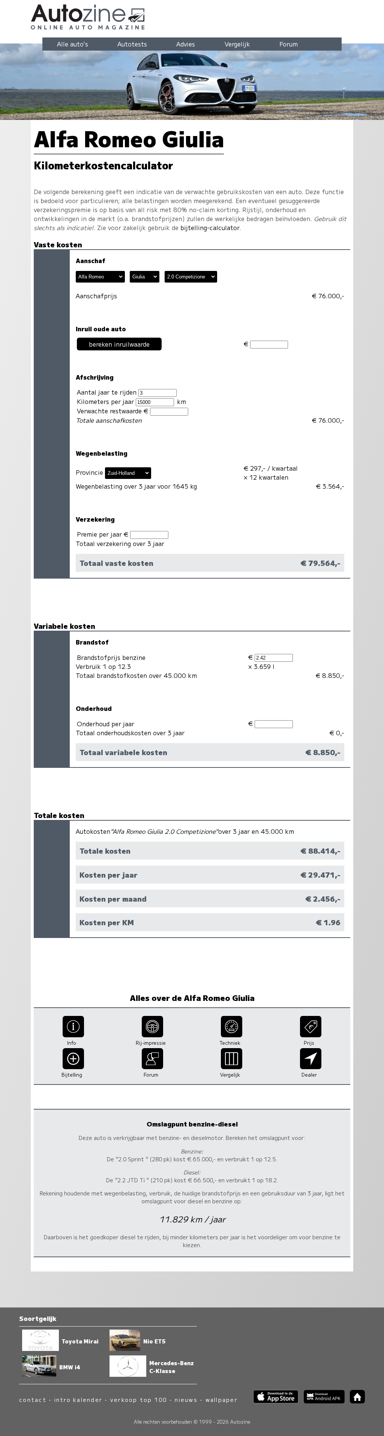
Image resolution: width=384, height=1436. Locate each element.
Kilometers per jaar (106, 401)
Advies (185, 43)
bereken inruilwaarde (119, 344)
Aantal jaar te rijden (107, 391)
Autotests (132, 43)
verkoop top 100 (138, 1399)
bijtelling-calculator (209, 227)
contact (32, 1399)
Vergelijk (237, 43)
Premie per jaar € (103, 534)
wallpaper (222, 1399)
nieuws (186, 1399)
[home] (355, 1401)
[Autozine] (192, 15)
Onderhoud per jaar (105, 723)
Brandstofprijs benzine (111, 657)
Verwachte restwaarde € (113, 410)
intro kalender (78, 1399)
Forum (288, 43)
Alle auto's (72, 43)
